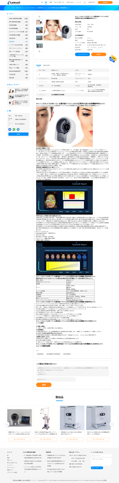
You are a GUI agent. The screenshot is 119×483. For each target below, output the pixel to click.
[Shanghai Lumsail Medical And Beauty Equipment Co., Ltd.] (14, 3)
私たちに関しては (12, 462)
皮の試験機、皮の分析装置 (53, 354)
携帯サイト (10, 470)
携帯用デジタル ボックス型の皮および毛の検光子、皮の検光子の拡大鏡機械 (98, 434)
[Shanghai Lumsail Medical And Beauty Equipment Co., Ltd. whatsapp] (14, 129)
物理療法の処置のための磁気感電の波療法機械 (32, 462)
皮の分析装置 (67, 354)
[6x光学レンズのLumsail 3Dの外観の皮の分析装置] (11, 91)
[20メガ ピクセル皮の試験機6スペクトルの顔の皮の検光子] (11, 103)
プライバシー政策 (12, 472)
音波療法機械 (18, 25)
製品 (8, 458)
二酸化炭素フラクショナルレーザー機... (18, 55)
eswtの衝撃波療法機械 (18, 18)
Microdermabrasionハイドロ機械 (18, 60)
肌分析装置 (40, 354)
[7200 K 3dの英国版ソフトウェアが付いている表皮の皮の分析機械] (72, 418)
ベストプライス (82, 54)
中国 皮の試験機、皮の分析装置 (21, 480)
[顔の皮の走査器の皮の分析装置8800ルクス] (11, 97)
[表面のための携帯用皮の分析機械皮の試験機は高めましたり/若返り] (46, 418)
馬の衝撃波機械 (18, 28)
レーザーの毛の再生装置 (18, 45)
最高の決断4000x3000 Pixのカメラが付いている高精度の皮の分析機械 (56, 463)
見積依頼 (105, 2)
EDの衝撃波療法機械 (18, 22)
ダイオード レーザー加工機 (18, 31)
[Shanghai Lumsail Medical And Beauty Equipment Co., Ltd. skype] (18, 129)
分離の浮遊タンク (18, 64)
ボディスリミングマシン (18, 48)
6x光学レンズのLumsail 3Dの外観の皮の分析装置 (21, 91)
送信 (44, 385)
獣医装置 (18, 78)
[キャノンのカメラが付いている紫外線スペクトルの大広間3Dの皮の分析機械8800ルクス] (58, 30)
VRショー (9, 460)
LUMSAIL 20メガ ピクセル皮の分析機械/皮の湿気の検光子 (56, 457)
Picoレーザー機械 (18, 68)
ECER (104, 480)
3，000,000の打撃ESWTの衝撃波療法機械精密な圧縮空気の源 (32, 457)
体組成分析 (18, 38)
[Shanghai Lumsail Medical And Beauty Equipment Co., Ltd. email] (9, 129)
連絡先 (18, 134)
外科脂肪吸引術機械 (18, 35)
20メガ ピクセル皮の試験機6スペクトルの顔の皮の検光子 (21, 102)
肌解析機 (18, 41)
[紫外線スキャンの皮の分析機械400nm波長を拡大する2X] (19, 418)
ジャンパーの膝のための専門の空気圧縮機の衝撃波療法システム (32, 469)
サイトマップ (11, 467)
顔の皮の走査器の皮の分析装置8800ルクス (21, 95)
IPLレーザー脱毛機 (18, 51)
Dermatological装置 (18, 71)
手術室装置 (18, 74)
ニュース (9, 465)
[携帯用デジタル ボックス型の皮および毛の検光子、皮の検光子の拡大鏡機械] (98, 418)
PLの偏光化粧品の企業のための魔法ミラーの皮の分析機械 (56, 470)
